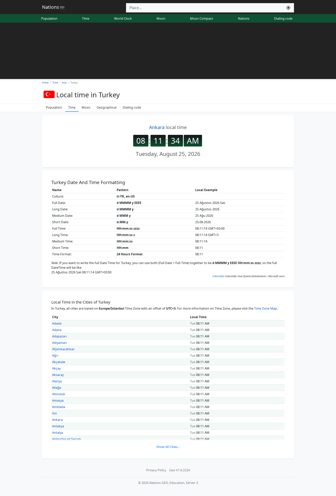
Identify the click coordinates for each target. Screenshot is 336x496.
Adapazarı (59, 336)
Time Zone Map (265, 308)
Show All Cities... (168, 447)
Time (85, 18)
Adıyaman (59, 343)
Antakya (58, 426)
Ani (54, 413)
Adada (56, 323)
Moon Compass (201, 18)
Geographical (106, 107)
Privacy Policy (156, 470)
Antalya (57, 432)
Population (49, 18)
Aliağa (56, 387)
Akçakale (58, 362)
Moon (161, 18)
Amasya (58, 400)
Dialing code (283, 18)
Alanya (57, 381)
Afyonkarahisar (63, 349)
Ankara (156, 127)
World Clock (123, 18)
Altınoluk (58, 394)
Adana (56, 330)
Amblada (58, 407)
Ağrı (55, 355)
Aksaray (58, 375)
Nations (243, 18)
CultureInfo (218, 276)
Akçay (56, 368)
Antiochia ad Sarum (66, 439)
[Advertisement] (168, 52)
